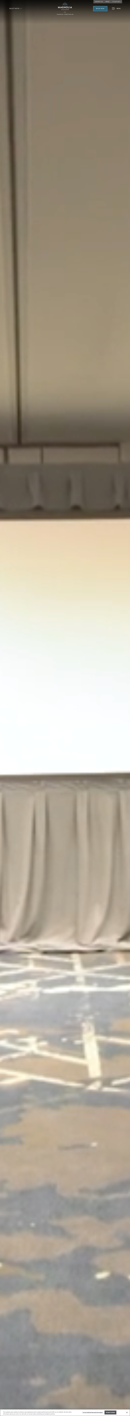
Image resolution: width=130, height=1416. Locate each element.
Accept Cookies (110, 1412)
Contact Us (99, 1)
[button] (116, 8)
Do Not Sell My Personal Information (93, 1412)
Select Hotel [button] (14, 8)
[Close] (127, 1412)
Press (107, 1)
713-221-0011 (116, 1)
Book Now (100, 8)
